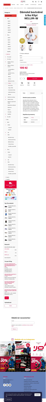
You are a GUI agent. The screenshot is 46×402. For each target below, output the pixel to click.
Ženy (8, 35)
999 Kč (9, 27)
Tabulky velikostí (27, 388)
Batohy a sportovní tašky (12, 102)
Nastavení (9, 399)
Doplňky (9, 51)
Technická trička (11, 90)
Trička (9, 83)
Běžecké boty (11, 142)
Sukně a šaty (10, 99)
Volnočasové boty (12, 139)
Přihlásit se (14, 329)
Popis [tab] (24, 93)
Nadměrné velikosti (12, 105)
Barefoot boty (11, 137)
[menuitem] (7, 5)
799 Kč (9, 25)
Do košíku (35, 78)
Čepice (9, 109)
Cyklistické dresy (11, 92)
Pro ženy (9, 59)
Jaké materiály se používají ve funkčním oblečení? (10, 275)
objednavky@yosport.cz (8, 379)
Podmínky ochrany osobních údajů (31, 381)
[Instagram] (7, 385)
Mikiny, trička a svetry (11, 66)
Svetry (9, 78)
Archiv (7, 297)
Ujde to (6, 251)
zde (6, 396)
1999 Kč (9, 32)
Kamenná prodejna (28, 386)
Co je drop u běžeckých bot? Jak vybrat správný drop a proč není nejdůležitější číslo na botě (10, 265)
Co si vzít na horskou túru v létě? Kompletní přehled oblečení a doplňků (10, 282)
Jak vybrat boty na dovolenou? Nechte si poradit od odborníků (10, 290)
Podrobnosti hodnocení (31, 25)
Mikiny (9, 76)
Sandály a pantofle (12, 146)
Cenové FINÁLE (8, 15)
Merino (9, 94)
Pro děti (9, 116)
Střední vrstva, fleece (11, 73)
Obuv (7, 119)
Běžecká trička (11, 81)
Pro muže (9, 57)
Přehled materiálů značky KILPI (30, 389)
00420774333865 (6, 381)
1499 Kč (9, 30)
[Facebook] (4, 385)
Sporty (7, 177)
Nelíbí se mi (7, 254)
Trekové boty (11, 144)
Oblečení (8, 54)
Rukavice (10, 107)
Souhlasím (37, 394)
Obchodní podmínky (28, 379)
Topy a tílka (10, 87)
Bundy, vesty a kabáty (11, 62)
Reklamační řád (27, 384)
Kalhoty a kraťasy (11, 97)
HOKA (9, 125)
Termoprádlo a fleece (11, 70)
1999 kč (9, 48)
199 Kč (9, 21)
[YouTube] (10, 385)
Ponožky (9, 112)
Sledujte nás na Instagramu (25, 339)
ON (8, 132)
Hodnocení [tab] (32, 93)
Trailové (10, 127)
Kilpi (9, 134)
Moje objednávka (27, 391)
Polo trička (10, 85)
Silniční (9, 129)
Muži (8, 18)
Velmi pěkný (7, 249)
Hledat (10, 305)
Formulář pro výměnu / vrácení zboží (31, 383)
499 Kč (9, 23)
